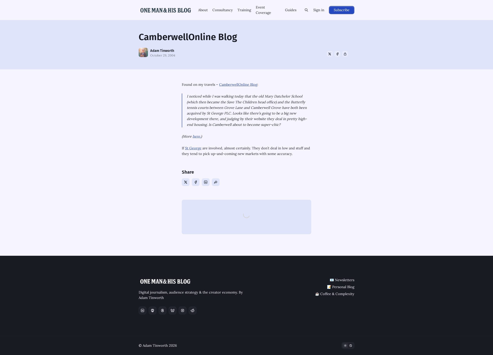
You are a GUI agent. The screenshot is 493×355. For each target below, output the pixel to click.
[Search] (306, 10)
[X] (330, 54)
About (203, 10)
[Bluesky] (172, 310)
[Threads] (162, 310)
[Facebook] (337, 54)
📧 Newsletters (342, 280)
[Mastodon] (152, 310)
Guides (290, 10)
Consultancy (222, 10)
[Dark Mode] (348, 345)
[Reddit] (192, 310)
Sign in (318, 10)
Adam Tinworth (162, 51)
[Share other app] (345, 54)
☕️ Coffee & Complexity (334, 294)
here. (197, 136)
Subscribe (342, 10)
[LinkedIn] (206, 182)
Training (244, 10)
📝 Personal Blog (340, 287)
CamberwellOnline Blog (238, 84)
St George (193, 148)
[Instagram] (182, 310)
